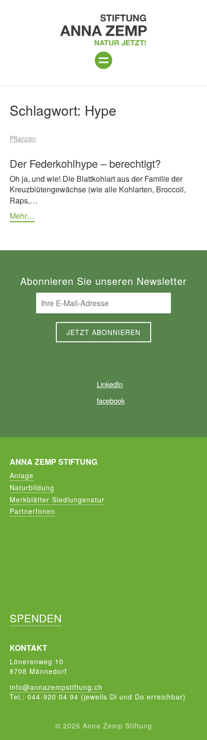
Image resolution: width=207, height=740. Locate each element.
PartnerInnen (32, 511)
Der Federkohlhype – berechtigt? (85, 163)
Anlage (22, 475)
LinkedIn (110, 384)
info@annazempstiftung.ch (56, 687)
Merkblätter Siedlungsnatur (57, 499)
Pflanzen (23, 138)
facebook (110, 400)
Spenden (36, 617)
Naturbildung (32, 487)
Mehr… (22, 215)
